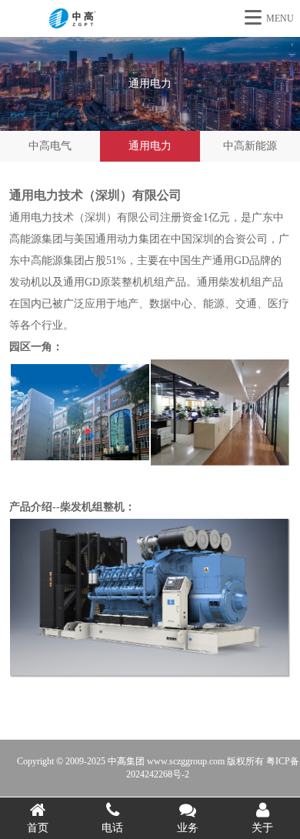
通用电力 (150, 146)
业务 (187, 828)
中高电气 (50, 146)
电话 (112, 828)
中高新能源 (250, 146)
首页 (37, 828)
